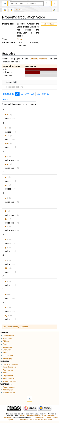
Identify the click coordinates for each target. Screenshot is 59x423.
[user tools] (54, 3)
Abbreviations (8, 370)
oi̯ (6, 136)
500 (38, 94)
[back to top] (29, 399)
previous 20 (8, 94)
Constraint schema (14, 87)
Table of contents (9, 367)
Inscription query (9, 378)
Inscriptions (7, 338)
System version (9, 393)
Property (15, 327)
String (19, 39)
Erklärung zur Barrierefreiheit (41, 419)
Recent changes (9, 387)
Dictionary (7, 344)
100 (27, 94)
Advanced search (9, 381)
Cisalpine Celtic (8, 335)
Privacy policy (39, 418)
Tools (54, 10)
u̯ (5, 247)
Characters (7, 350)
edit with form (49, 24)
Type (4, 39)
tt (5, 227)
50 (22, 94)
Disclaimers (23, 419)
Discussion (11, 10)
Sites (5, 353)
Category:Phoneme (38, 59)
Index (5, 373)
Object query (8, 376)
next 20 (45, 94)
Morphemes (7, 347)
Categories (7, 327)
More (18, 10)
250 (32, 94)
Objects (6, 341)
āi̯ (6, 268)
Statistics (24, 327)
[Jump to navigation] (5, 3)
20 (17, 94)
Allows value (8, 42)
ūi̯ (6, 315)
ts (6, 219)
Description (7, 24)
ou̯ (6, 143)
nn (6, 115)
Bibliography (7, 358)
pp (6, 164)
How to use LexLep (10, 364)
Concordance (8, 355)
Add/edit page (8, 390)
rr (6, 185)
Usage (11, 82)
